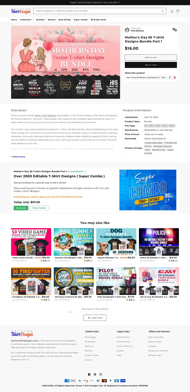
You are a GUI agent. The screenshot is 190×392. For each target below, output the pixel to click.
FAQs (119, 355)
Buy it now (151, 65)
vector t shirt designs (45, 115)
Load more (97, 318)
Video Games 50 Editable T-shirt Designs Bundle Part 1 (23, 258)
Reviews (89, 351)
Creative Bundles (154, 143)
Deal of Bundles (156, 337)
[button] (26, 19)
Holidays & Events (162, 146)
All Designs (90, 341)
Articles (88, 360)
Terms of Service (124, 346)
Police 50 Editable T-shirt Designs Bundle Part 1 (154, 258)
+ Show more (18, 157)
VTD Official (137, 31)
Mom (147, 150)
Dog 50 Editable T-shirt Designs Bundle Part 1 (109, 258)
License (120, 351)
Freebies (152, 346)
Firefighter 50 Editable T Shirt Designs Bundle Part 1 (26, 297)
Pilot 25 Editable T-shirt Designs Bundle (112, 297)
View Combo (39, 208)
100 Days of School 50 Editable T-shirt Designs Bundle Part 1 (69, 297)
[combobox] (99, 11)
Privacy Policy (123, 341)
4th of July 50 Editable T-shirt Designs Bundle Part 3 (154, 297)
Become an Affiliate (158, 351)
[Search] (162, 11)
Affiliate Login (155, 355)
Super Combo (155, 341)
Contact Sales (91, 355)
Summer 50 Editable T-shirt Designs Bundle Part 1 (69, 258)
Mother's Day (158, 150)
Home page (90, 337)
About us (89, 346)
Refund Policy (123, 337)
